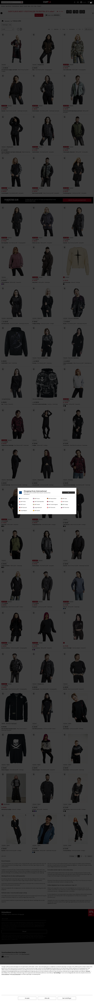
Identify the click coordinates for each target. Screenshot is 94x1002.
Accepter (27, 998)
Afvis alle (47, 998)
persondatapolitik (16, 974)
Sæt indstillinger (66, 998)
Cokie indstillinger (5, 974)
